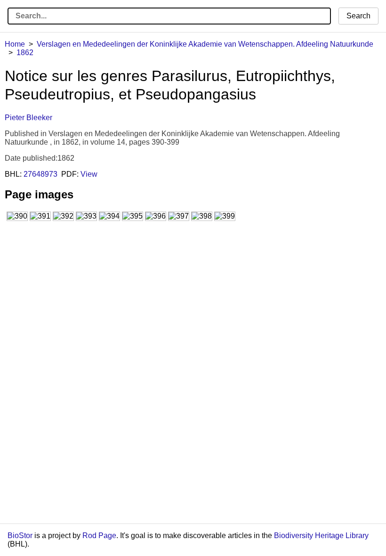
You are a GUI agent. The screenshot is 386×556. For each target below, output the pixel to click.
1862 (24, 53)
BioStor (20, 535)
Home (15, 44)
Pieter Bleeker (28, 118)
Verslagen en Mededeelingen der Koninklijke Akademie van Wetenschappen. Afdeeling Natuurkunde (205, 44)
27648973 (40, 174)
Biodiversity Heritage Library (321, 535)
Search (358, 16)
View (88, 174)
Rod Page (99, 535)
